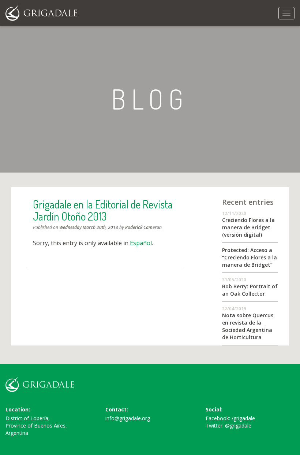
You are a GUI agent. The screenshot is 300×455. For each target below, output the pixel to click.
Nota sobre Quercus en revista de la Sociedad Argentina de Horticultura (247, 326)
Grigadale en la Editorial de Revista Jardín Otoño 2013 (103, 210)
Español (141, 243)
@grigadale (238, 425)
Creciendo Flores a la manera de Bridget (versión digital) (248, 227)
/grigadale (243, 418)
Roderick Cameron (143, 227)
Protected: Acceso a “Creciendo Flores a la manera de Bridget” (249, 257)
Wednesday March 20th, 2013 (88, 227)
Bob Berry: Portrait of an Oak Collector (250, 290)
